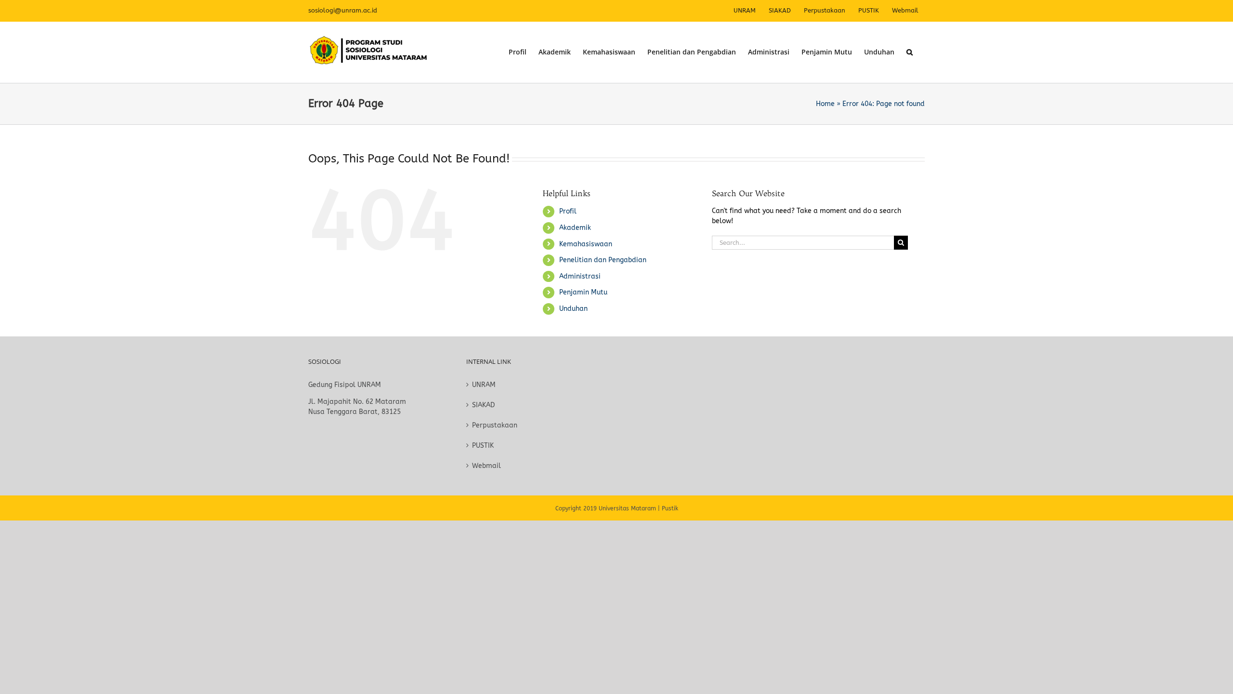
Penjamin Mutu (583, 292)
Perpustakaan (494, 425)
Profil (568, 211)
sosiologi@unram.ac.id (342, 10)
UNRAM (484, 385)
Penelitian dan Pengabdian (602, 260)
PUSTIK (483, 445)
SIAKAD (483, 405)
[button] (909, 52)
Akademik (575, 228)
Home (825, 104)
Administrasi (580, 276)
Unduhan (573, 309)
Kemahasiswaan (585, 244)
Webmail (486, 466)
